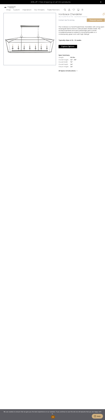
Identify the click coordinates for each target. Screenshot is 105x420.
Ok (53, 417)
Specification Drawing (80, 16)
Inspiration (26, 10)
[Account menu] (69, 10)
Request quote (96, 20)
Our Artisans (39, 10)
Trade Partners (53, 10)
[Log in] (69, 10)
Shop (8, 10)
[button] (78, 10)
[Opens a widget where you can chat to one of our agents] (97, 416)
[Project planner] (73, 10)
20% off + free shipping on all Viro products (50, 2)
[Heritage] (12, 7)
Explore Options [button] (67, 46)
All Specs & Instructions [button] (67, 71)
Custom (16, 10)
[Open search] (65, 10)
